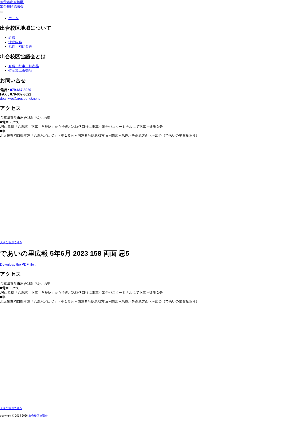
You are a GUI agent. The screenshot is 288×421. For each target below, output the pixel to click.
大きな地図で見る (11, 242)
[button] (1, 11)
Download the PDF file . (18, 264)
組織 (11, 37)
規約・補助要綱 (20, 46)
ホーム (13, 18)
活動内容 (15, 42)
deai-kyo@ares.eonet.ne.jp (20, 98)
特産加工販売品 (20, 70)
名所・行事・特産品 (23, 66)
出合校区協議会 (38, 415)
